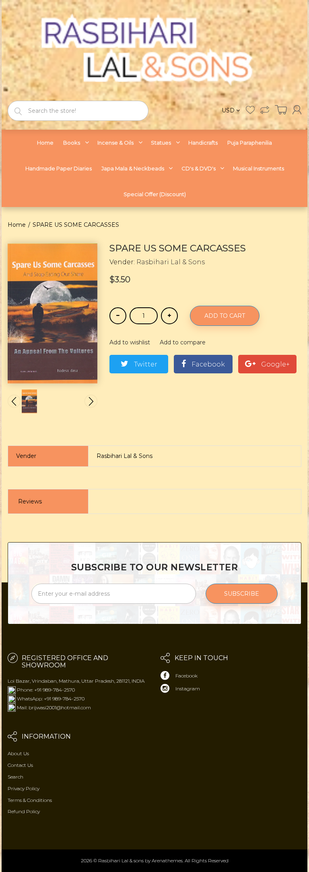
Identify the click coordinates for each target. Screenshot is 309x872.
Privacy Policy (23, 788)
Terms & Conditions (30, 800)
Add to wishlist (129, 342)
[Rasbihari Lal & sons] (154, 50)
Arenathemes (167, 861)
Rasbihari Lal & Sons (170, 262)
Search (15, 777)
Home (17, 224)
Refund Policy (24, 811)
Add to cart (224, 315)
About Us (18, 753)
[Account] (297, 109)
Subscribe (241, 593)
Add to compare (183, 342)
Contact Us (20, 765)
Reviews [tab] (30, 501)
